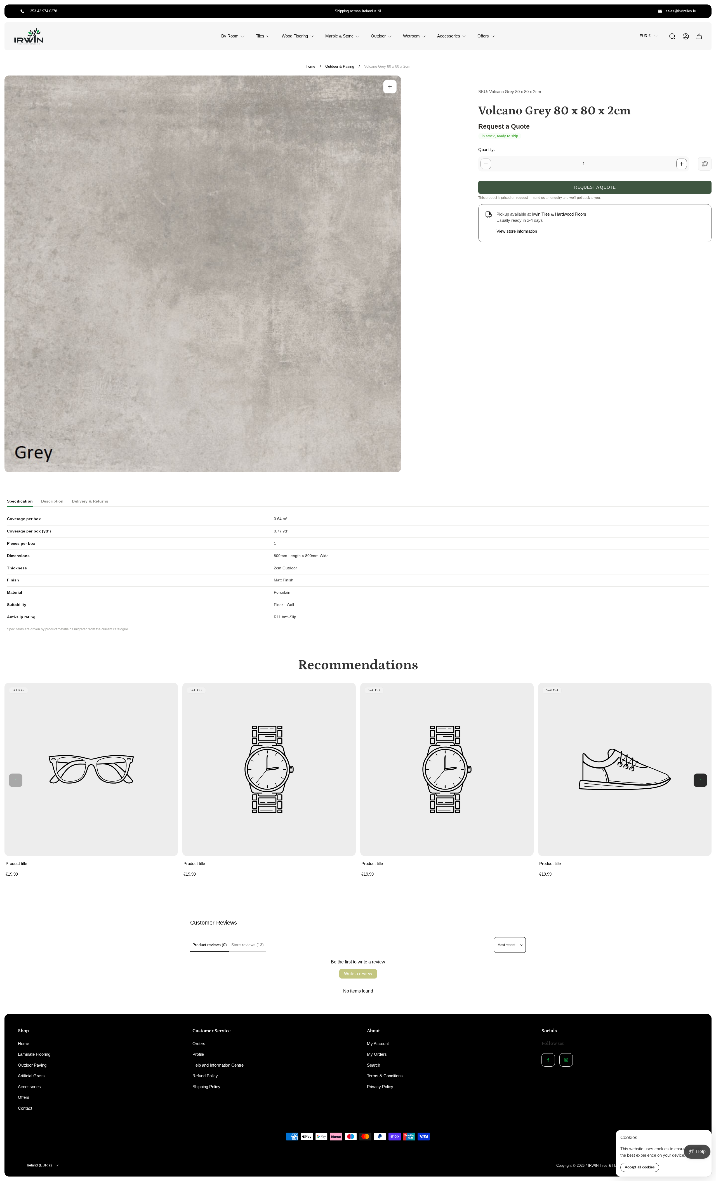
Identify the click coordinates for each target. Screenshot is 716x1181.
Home (310, 66)
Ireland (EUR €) (39, 1165)
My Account (378, 1043)
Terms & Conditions (385, 1075)
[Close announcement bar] (703, 11)
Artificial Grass (31, 1075)
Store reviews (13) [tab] (247, 944)
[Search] (672, 36)
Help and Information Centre (218, 1065)
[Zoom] (390, 86)
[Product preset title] (91, 769)
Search (373, 1065)
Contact (25, 1108)
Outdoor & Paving (339, 66)
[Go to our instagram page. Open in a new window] (566, 1060)
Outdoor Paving (32, 1065)
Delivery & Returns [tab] (90, 501)
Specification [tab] (20, 501)
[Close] (703, 1138)
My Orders (377, 1054)
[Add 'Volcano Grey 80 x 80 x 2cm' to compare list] (705, 164)
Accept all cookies (640, 1167)
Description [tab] (52, 501)
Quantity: (486, 149)
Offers (23, 1097)
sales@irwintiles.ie (681, 11)
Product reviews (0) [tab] (209, 944)
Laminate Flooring (34, 1054)
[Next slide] (700, 780)
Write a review (358, 973)
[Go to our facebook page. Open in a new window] (548, 1060)
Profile (198, 1054)
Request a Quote (595, 187)
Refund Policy (205, 1075)
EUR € (645, 36)
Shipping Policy (206, 1086)
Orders (198, 1043)
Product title (16, 863)
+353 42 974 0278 (42, 11)
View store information (516, 231)
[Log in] (686, 36)
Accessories (29, 1086)
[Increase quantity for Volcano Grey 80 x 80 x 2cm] (681, 164)
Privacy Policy (380, 1086)
